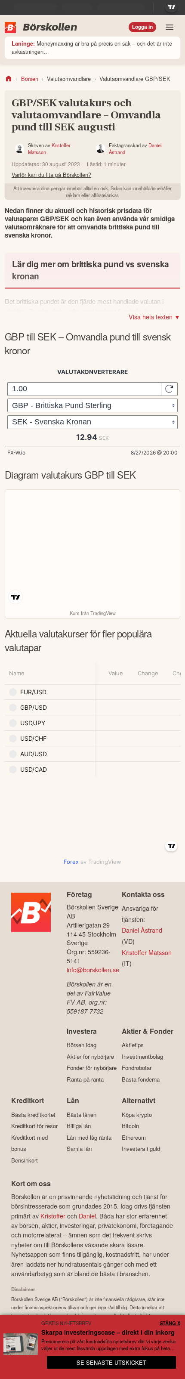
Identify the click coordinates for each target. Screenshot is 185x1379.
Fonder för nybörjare (92, 1068)
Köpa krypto (137, 1114)
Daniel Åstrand (142, 929)
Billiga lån (79, 1126)
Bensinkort (24, 1160)
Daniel (87, 1215)
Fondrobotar (136, 1068)
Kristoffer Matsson (147, 952)
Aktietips (133, 1045)
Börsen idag (81, 1045)
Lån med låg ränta (89, 1137)
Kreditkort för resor (34, 1126)
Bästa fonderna (141, 1079)
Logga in (142, 27)
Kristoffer (52, 1215)
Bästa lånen (81, 1114)
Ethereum (134, 1137)
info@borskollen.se (93, 969)
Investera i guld (141, 1149)
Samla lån (79, 1149)
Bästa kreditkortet (33, 1114)
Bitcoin (130, 1126)
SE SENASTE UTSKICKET (111, 1362)
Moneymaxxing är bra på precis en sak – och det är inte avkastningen (92, 47)
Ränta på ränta (85, 1079)
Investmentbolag (142, 1056)
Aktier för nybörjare (90, 1056)
